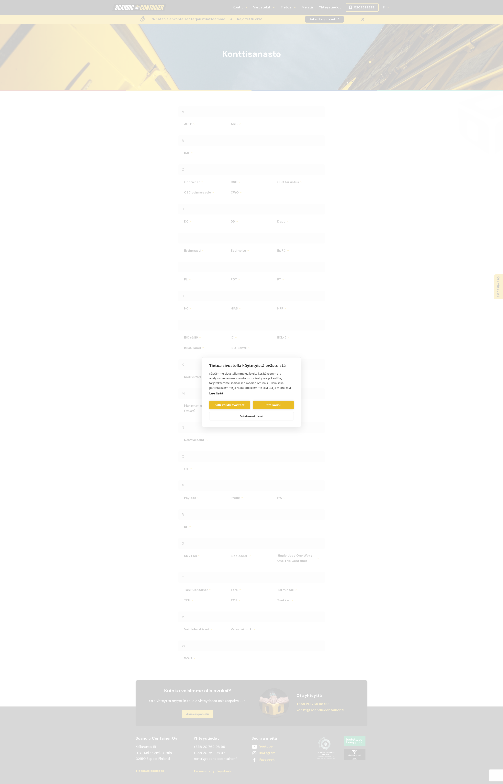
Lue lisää (216, 393)
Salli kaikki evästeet (230, 405)
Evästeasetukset (252, 416)
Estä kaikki (273, 405)
